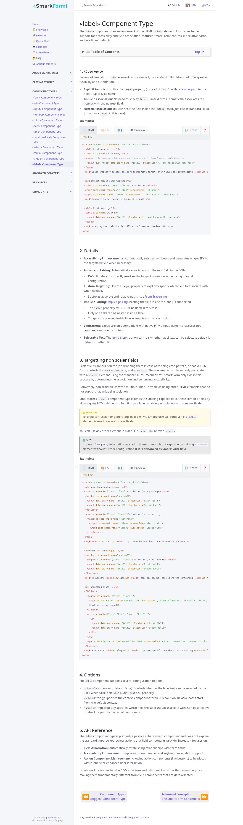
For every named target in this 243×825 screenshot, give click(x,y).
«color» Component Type (47, 120)
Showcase (40, 29)
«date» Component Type (46, 126)
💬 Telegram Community (136, 817)
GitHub (175, 5)
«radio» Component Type (47, 153)
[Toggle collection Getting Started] (71, 82)
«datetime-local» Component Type (49, 139)
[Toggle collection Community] (71, 191)
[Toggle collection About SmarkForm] (71, 72)
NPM (191, 5)
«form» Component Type (47, 97)
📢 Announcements (44, 63)
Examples (39, 46)
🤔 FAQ (36, 58)
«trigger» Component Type (48, 158)
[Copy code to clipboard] (206, 144)
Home (35, 24)
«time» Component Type (46, 131)
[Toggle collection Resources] (71, 182)
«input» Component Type (47, 109)
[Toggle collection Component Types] (71, 91)
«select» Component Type (47, 147)
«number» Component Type (48, 114)
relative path (189, 89)
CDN (206, 5)
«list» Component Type (45, 103)
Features (39, 35)
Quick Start (40, 41)
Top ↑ (199, 51)
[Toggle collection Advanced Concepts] (71, 173)
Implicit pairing (117, 302)
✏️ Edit (88, 137)
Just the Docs (52, 817)
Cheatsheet (41, 52)
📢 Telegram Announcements (107, 817)
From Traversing (156, 296)
